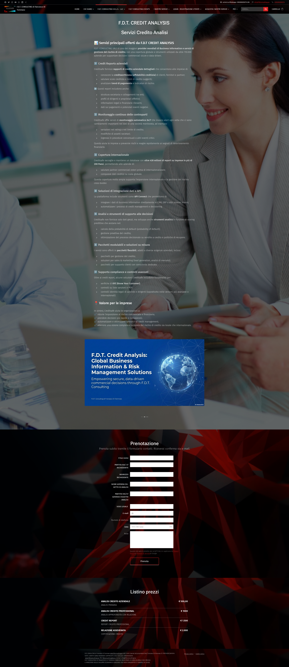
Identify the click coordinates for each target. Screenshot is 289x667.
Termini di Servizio (143, 553)
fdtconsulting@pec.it (110, 658)
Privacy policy (188, 654)
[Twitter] (8, 2)
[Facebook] (5, 2)
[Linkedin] (22, 2)
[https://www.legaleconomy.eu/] (25, 2)
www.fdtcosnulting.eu (92, 658)
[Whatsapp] (18, 2)
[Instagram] (12, 2)
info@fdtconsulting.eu (261, 2)
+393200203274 (279, 2)
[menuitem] (77, 9)
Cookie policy (200, 654)
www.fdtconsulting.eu (116, 653)
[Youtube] (15, 2)
